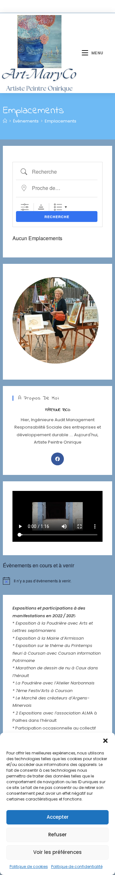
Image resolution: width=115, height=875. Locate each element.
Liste (58, 207)
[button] (105, 740)
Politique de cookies (29, 866)
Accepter (58, 817)
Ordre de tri (41, 207)
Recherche (56, 216)
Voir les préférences (57, 852)
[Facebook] (57, 459)
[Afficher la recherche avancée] (25, 207)
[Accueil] (5, 121)
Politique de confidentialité (77, 866)
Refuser (57, 834)
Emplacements (60, 121)
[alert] (57, 581)
